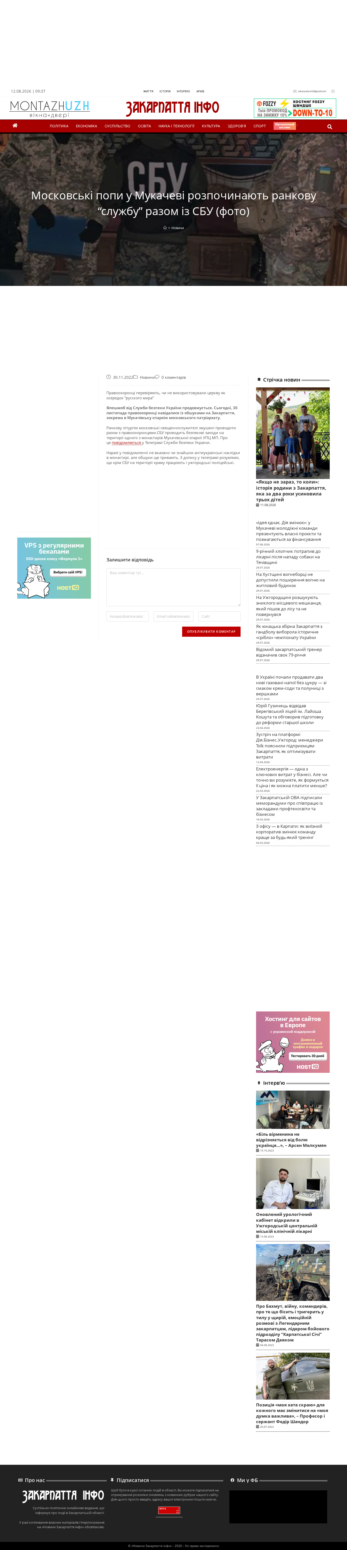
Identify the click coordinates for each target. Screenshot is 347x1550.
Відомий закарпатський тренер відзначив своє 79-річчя (289, 652)
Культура (211, 126)
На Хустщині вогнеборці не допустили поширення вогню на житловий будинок (290, 579)
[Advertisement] (161, 45)
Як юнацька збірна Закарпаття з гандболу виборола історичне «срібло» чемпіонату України (289, 631)
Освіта (144, 126)
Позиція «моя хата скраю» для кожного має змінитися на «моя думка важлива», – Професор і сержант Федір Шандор (292, 1413)
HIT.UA (162, 1509)
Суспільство (117, 126)
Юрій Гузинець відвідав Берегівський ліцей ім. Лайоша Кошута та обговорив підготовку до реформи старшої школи (290, 714)
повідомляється (127, 442)
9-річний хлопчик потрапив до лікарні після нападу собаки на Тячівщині (288, 556)
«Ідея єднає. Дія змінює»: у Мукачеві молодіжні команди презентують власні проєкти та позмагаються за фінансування (288, 531)
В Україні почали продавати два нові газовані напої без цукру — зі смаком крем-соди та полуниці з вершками (291, 685)
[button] (329, 126)
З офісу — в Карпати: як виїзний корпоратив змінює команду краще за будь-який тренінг (289, 831)
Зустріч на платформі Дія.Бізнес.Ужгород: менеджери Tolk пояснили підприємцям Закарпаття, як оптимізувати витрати (289, 745)
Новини (177, 228)
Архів (200, 91)
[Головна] (165, 228)
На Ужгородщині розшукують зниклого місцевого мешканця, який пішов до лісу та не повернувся (289, 605)
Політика (59, 126)
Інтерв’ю (183, 91)
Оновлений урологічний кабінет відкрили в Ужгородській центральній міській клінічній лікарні (286, 1222)
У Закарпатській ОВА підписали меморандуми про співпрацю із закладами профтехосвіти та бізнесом (289, 806)
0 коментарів (174, 377)
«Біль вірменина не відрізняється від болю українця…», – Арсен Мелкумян (291, 1139)
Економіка (86, 126)
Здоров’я (237, 126)
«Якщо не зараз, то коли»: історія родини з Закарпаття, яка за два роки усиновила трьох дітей (291, 491)
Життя (148, 91)
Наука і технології (176, 126)
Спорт (260, 126)
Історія (165, 91)
